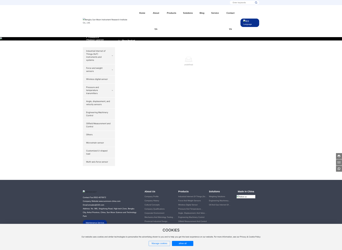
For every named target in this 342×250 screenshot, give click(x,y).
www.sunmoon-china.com (110, 201)
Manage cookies (159, 243)
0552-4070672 (100, 197)
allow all (183, 243)
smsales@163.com (96, 205)
